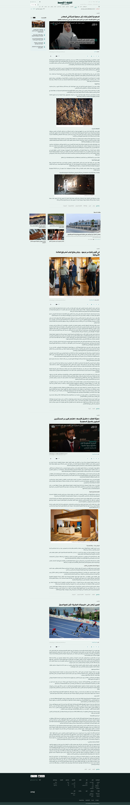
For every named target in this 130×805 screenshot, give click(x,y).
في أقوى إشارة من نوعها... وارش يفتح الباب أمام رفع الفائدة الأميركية (37, 35)
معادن (94, 205)
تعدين (90, 205)
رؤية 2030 (85, 205)
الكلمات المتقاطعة (73, 793)
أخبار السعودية (87, 594)
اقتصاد (93, 408)
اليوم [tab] (34, 17)
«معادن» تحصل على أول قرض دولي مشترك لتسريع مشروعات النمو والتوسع (84, 234)
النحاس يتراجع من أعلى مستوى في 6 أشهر (56, 241)
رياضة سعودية (98, 793)
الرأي (78, 6)
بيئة (68, 785)
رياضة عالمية (98, 796)
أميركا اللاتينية (91, 788)
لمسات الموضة (55, 785)
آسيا (92, 785)
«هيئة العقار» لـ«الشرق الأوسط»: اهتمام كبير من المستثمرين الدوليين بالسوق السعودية (37, 30)
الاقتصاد (76, 6)
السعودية (65, 205)
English (97, 1)
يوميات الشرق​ (59, 6)
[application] (74, 35)
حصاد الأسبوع (91, 793)
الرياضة (55, 6)
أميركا (90, 408)
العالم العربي (98, 782)
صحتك (68, 782)
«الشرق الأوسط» (91, 300)
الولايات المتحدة (91, 782)
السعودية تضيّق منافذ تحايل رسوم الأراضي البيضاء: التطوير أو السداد (37, 39)
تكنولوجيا (63, 6)
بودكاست (45, 6)
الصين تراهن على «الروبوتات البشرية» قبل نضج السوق (38, 43)
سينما (74, 785)
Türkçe (94, 1)
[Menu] (99, 6)
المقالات (86, 782)
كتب (74, 782)
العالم (81, 6)
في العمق (52, 6)
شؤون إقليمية (98, 788)
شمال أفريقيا (97, 785)
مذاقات (56, 782)
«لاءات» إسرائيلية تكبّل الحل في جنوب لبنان (88, 9)
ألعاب (42, 6)
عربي (99, 1)
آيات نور (95, 51)
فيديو (48, 6)
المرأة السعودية (71, 205)
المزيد (39, 6)
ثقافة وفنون (71, 6)
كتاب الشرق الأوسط (84, 785)
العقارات (93, 594)
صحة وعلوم (67, 6)
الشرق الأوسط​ (85, 6)
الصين (89, 769)
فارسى (89, 1)
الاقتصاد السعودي (79, 205)
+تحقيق (92, 796)
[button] (74, 35)
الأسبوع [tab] (32, 17)
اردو (91, 1)
